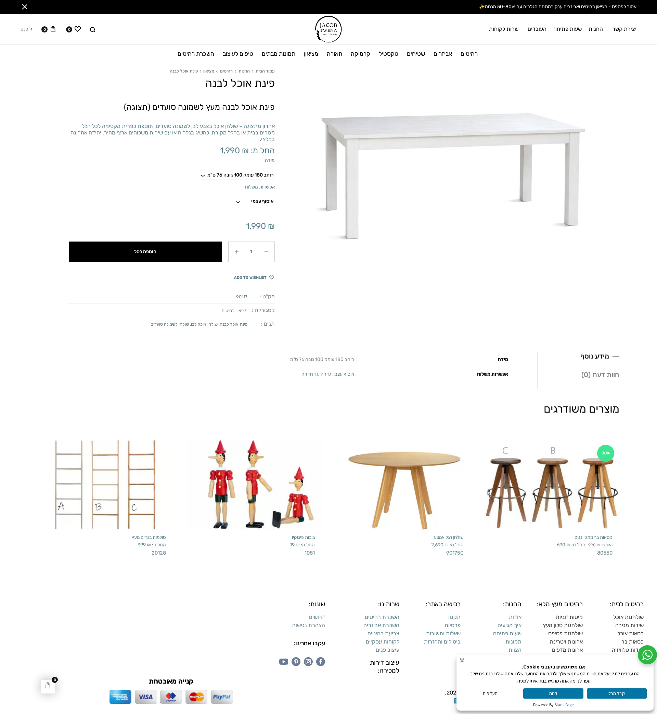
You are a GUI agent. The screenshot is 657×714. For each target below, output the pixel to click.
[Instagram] (308, 661)
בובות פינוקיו (303, 537)
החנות (596, 29)
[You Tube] (284, 661)
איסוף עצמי (343, 374)
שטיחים (416, 53)
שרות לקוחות (503, 29)
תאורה (334, 53)
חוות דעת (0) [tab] (600, 375)
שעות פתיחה (567, 29)
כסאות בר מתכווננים (594, 537)
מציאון (311, 53)
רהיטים (469, 53)
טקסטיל (388, 53)
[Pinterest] (296, 661)
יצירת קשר (624, 29)
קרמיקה (360, 53)
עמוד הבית (265, 71)
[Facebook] (320, 661)
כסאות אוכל (630, 633)
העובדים (537, 29)
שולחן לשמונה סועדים (170, 324)
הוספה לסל (145, 252)
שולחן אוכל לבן (204, 324)
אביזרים (443, 53)
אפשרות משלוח (260, 187)
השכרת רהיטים (196, 53)
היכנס (27, 29)
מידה (270, 160)
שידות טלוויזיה (628, 650)
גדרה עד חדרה (316, 374)
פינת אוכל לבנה (233, 324)
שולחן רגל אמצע (449, 537)
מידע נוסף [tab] (594, 356)
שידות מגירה (629, 625)
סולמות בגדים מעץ (149, 537)
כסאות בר (632, 641)
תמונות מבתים (278, 53)
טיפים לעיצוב (238, 53)
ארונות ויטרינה (566, 641)
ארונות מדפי (569, 650)
